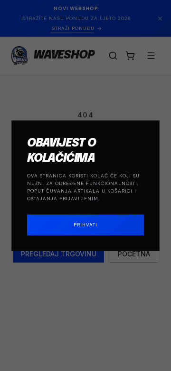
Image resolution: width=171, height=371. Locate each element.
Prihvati (85, 225)
